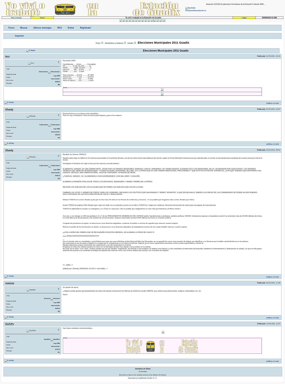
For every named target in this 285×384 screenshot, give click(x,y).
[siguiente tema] (29, 35)
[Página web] (79, 56)
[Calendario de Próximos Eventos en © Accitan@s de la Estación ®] (146, 21)
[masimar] (73, 283)
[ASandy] (73, 109)
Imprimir (19, 36)
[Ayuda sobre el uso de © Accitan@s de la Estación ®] (152, 21)
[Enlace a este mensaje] (254, 56)
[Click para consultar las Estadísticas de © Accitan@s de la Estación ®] (139, 21)
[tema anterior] (7, 35)
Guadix (130, 43)
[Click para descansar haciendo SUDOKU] (136, 21)
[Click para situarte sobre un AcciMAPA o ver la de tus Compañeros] (133, 21)
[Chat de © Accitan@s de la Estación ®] (155, 21)
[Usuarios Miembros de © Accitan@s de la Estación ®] (149, 21)
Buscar (23, 28)
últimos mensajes (42, 28)
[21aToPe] (73, 324)
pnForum (142, 378)
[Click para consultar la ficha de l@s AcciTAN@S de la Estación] (130, 21)
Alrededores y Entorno (114, 43)
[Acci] (73, 56)
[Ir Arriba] (9, 102)
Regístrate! (85, 28)
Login (244, 18)
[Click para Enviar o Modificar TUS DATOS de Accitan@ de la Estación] (121, 21)
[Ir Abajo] (30, 50)
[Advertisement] (244, 10)
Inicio (42, 18)
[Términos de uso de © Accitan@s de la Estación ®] (161, 21)
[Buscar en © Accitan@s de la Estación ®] (143, 21)
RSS (59, 28)
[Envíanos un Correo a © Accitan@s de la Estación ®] (158, 21)
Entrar (71, 28)
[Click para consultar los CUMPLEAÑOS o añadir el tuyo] (127, 21)
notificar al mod (272, 103)
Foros (11, 28)
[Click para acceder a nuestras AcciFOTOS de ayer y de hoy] (124, 21)
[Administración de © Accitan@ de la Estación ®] (164, 21)
